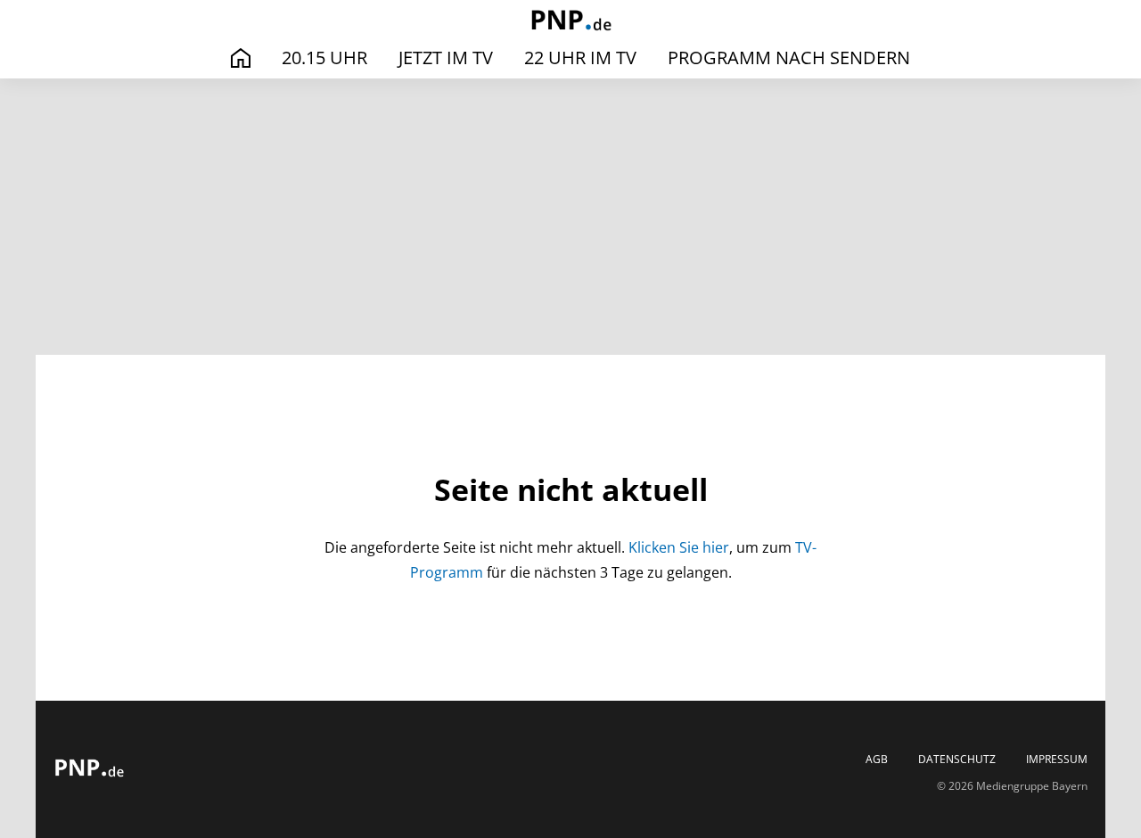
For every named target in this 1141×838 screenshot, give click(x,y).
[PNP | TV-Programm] (570, 21)
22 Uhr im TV (580, 57)
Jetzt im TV (445, 57)
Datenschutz (957, 759)
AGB (877, 759)
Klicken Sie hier (678, 547)
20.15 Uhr (324, 57)
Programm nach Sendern (789, 57)
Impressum (1057, 759)
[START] (240, 58)
